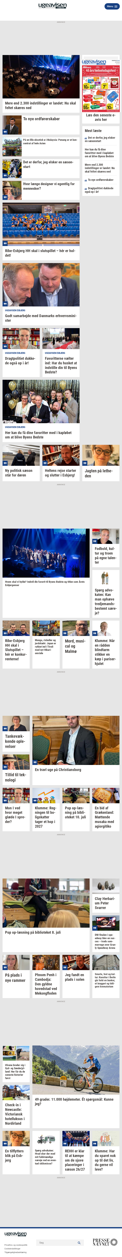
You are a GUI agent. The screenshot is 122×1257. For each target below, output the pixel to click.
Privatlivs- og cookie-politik (15, 1245)
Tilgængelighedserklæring (15, 1252)
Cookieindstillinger (12, 1249)
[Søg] (79, 1243)
